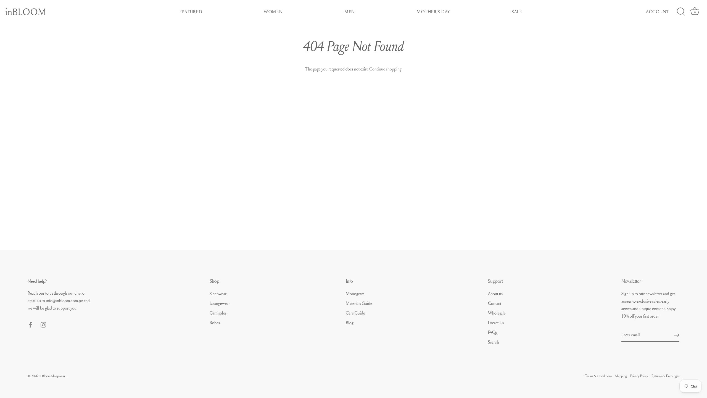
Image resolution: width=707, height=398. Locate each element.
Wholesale (497, 313)
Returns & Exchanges (665, 375)
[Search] (681, 12)
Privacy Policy (639, 375)
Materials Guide (359, 303)
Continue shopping (385, 69)
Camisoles (218, 313)
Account (657, 12)
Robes (215, 323)
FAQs (492, 332)
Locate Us (496, 323)
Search (493, 342)
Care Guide (355, 313)
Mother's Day (433, 12)
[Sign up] (676, 335)
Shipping (621, 375)
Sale (517, 12)
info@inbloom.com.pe (65, 300)
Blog (350, 323)
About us (495, 293)
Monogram (355, 293)
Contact (494, 303)
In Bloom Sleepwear (52, 375)
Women (273, 12)
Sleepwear (218, 293)
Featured (191, 12)
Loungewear (220, 303)
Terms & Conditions (598, 375)
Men (349, 12)
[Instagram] (43, 324)
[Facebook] (30, 324)
